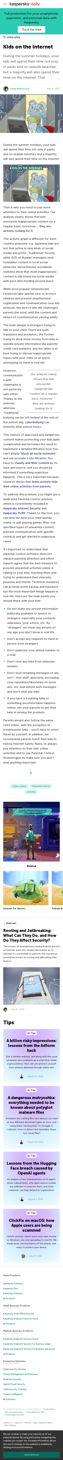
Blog (35, 1423)
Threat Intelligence (13, 1394)
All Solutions (9, 1399)
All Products (9, 1298)
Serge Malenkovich (19, 88)
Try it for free (31, 29)
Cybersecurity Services (14, 1369)
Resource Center (45, 1423)
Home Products (11, 1275)
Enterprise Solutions (14, 1361)
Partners (27, 1423)
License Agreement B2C (34, 1412)
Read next (11, 923)
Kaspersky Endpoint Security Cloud (20, 1318)
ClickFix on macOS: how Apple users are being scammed (31, 1225)
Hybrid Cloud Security (14, 1384)
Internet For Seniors (14, 908)
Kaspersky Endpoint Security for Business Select (27, 1344)
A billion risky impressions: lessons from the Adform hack (31, 1045)
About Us (18, 1423)
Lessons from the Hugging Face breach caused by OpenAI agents (31, 1168)
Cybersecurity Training (14, 1389)
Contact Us (7, 1423)
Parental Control (41, 786)
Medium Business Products (18, 1331)
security (31, 791)
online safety (13, 37)
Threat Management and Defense (20, 1374)
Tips (33, 1033)
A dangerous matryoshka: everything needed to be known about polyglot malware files (31, 1105)
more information (23, 1447)
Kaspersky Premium (12, 1293)
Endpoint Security (12, 1379)
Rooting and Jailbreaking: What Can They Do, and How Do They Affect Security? (29, 935)
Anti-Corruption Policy (14, 1412)
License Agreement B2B (14, 1415)
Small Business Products (16, 1305)
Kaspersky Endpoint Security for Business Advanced (29, 1349)
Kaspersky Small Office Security (18, 1313)
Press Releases (10, 1425)
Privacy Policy (49, 1409)
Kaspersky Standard (13, 1283)
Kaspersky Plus (10, 1288)
